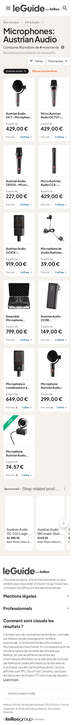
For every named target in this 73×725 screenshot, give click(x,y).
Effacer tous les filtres (44, 71)
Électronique (11, 22)
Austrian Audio (14, 71)
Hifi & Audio (32, 22)
